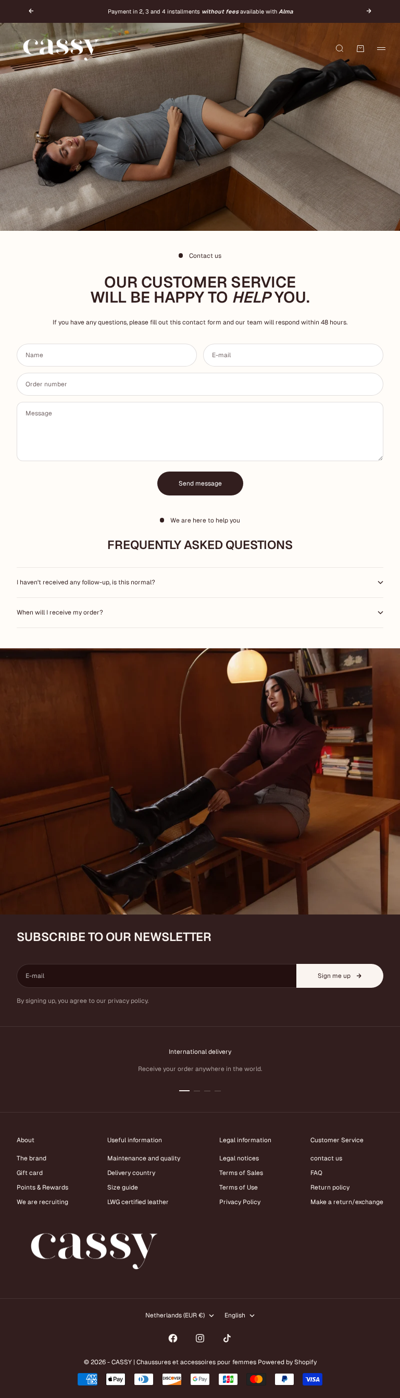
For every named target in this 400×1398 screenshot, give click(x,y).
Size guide (122, 1187)
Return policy (329, 1187)
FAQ (316, 1173)
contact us (326, 1158)
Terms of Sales (241, 1173)
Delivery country (131, 1173)
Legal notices (239, 1158)
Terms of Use (238, 1187)
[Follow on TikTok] (227, 1338)
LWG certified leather (138, 1202)
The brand (31, 1158)
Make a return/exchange (346, 1202)
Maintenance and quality (143, 1158)
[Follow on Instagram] (200, 1338)
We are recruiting (42, 1202)
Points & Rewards (42, 1187)
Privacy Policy (239, 1202)
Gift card (30, 1173)
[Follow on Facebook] (173, 1338)
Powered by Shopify (287, 1362)
